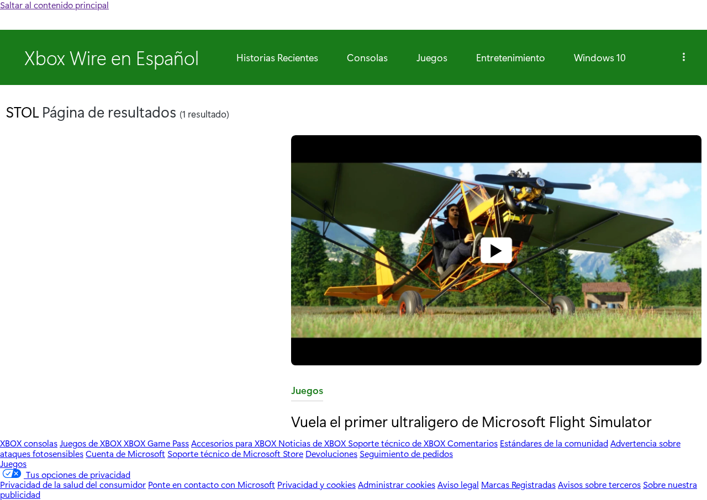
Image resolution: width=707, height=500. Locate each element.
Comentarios (472, 443)
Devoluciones (331, 453)
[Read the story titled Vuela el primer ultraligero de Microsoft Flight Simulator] (496, 251)
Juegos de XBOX (92, 443)
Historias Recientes (277, 57)
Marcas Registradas (518, 484)
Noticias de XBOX (313, 443)
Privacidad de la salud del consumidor (73, 484)
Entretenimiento (510, 57)
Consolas (367, 57)
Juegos (431, 57)
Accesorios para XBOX (234, 443)
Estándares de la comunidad (554, 443)
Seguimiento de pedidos (406, 453)
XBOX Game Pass (156, 443)
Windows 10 (600, 57)
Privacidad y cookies (316, 484)
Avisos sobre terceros (599, 484)
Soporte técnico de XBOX (397, 443)
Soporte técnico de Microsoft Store (235, 453)
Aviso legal (458, 484)
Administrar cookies (396, 484)
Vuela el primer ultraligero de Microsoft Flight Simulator (471, 421)
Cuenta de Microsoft (125, 453)
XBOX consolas (28, 443)
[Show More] (684, 57)
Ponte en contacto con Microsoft (211, 484)
